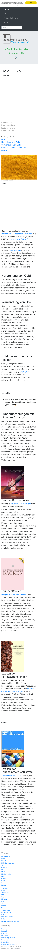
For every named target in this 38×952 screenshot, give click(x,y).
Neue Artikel (5, 940)
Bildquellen (5, 935)
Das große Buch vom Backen (13, 595)
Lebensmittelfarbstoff (19, 239)
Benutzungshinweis (8, 938)
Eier (2, 870)
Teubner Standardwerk (21, 504)
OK (31, 2)
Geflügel (4, 867)
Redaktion (4, 931)
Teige (3, 897)
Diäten (3, 919)
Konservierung (6, 912)
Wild (2, 865)
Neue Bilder (5, 942)
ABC (6, 13)
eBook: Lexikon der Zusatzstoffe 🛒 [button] (16, 53)
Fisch (3, 859)
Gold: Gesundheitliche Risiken (14, 148)
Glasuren (4, 888)
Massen (4, 899)
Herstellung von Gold (10, 142)
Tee (2, 903)
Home (11, 9)
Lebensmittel (5, 856)
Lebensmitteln (14, 250)
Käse (3, 876)
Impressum (5, 929)
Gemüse (4, 878)
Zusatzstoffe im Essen (11, 776)
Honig (3, 890)
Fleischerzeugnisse (7, 863)
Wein (3, 908)
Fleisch (3, 861)
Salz (2, 883)
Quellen (4, 150)
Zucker (3, 885)
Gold (3, 139)
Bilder (6, 22)
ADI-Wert (25, 372)
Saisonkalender (11, 18)
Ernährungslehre (7, 917)
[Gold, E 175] (19, 167)
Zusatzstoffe (5, 921)
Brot (2, 895)
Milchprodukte (6, 874)
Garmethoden (6, 910)
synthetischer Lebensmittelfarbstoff (16, 234)
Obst (3, 881)
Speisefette (5, 892)
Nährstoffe (5, 914)
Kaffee (3, 906)
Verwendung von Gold (11, 145)
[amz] (14, 405)
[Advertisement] (19, 95)
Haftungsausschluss (8, 944)
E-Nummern (15, 921)
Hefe (3, 901)
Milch (3, 872)
